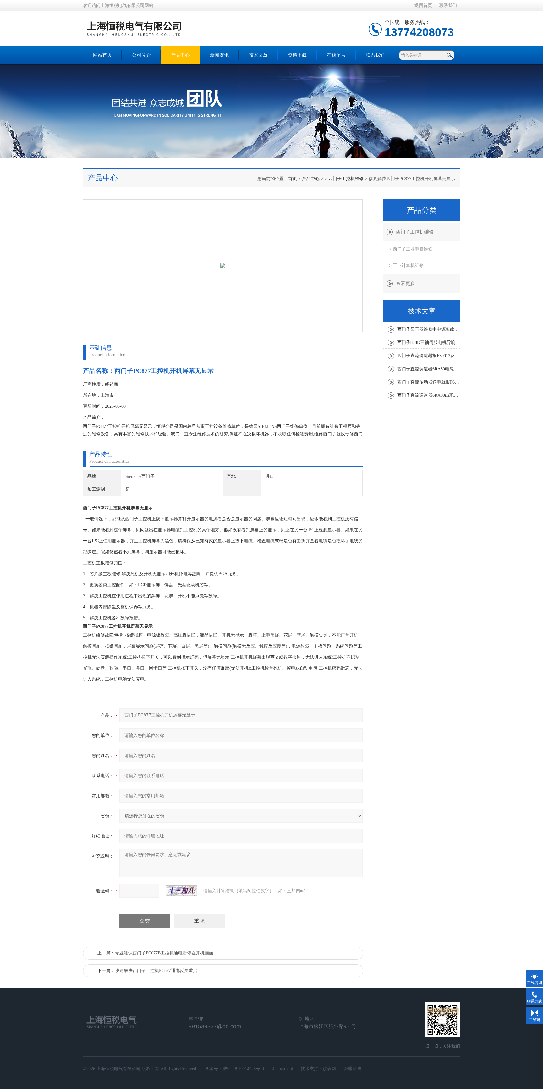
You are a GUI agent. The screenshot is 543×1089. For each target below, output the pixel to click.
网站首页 (102, 55)
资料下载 (297, 55)
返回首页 (423, 5)
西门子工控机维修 (346, 178)
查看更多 (405, 283)
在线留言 (336, 55)
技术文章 (258, 55)
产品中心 (180, 55)
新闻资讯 (219, 55)
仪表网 (329, 1068)
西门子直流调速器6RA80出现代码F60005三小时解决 (428, 395)
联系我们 (448, 5)
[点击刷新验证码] (181, 890)
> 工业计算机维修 (406, 265)
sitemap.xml (282, 1068)
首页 (292, 178)
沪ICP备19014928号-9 (243, 1068)
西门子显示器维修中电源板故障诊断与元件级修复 (428, 329)
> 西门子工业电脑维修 (410, 249)
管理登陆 (352, 1068)
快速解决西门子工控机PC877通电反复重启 (156, 970)
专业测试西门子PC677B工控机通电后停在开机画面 (164, 953)
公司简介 (141, 55)
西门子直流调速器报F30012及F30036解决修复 (428, 355)
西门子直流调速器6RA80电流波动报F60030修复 (428, 369)
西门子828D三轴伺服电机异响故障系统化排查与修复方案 (428, 342)
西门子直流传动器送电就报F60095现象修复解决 (428, 382)
